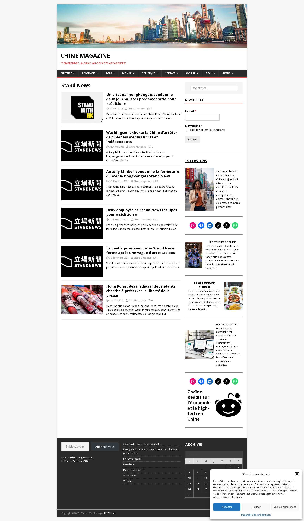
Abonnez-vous (105, 447)
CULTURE (66, 73)
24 (189, 489)
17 (189, 483)
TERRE (226, 73)
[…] (164, 313)
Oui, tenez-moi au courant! (207, 130)
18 (197, 483)
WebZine (128, 481)
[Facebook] (201, 225)
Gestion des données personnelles (142, 443)
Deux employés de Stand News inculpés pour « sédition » (141, 212)
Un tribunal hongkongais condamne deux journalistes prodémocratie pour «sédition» (141, 99)
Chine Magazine (136, 108)
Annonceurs (129, 475)
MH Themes (110, 513)
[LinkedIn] (210, 225)
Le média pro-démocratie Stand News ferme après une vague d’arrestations (140, 250)
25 (197, 489)
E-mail (190, 111)
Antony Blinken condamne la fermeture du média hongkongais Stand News (142, 173)
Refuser (256, 506)
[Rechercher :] (214, 88)
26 (205, 489)
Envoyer (192, 139)
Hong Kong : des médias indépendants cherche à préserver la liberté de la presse (141, 291)
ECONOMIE (88, 73)
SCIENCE (170, 73)
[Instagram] (193, 225)
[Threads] (218, 225)
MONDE (127, 73)
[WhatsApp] (235, 225)
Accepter (227, 506)
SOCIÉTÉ (190, 73)
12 (205, 478)
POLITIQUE (148, 73)
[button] (297, 474)
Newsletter (193, 126)
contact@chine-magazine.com (77, 457)
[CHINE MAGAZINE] (152, 46)
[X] (226, 225)
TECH (209, 73)
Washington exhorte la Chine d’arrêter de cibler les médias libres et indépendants (141, 137)
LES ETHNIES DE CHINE (222, 242)
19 (205, 483)
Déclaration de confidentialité (256, 514)
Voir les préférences (285, 506)
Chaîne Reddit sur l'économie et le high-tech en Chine (199, 405)
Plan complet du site (134, 469)
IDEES (108, 73)
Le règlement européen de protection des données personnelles (150, 451)
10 (189, 478)
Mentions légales (132, 458)
